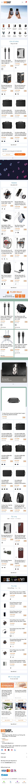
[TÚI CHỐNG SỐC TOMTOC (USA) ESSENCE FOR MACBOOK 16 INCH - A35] (7, 473)
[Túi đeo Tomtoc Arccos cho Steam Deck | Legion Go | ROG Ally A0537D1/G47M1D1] (14, 400)
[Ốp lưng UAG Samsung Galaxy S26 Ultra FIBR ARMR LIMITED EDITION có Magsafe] (20, 527)
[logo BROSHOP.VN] (14, 730)
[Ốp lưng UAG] (14, 369)
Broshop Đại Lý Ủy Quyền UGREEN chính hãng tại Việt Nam (6, 713)
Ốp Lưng (14, 516)
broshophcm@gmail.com (7, 743)
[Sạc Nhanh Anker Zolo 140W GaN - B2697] (20, 217)
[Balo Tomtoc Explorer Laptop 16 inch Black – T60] (7, 267)
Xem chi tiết (7, 700)
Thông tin (3, 753)
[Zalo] (15, 750)
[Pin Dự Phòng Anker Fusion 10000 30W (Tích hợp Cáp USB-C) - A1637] (4, 594)
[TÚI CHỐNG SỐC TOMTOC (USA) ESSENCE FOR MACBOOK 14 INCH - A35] (20, 473)
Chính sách (3, 757)
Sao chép (20, 154)
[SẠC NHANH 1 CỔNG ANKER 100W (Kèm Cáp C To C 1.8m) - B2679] (7, 217)
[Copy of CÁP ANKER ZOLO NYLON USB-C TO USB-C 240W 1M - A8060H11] (7, 52)
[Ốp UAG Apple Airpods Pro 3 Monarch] (7, 552)
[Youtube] (5, 750)
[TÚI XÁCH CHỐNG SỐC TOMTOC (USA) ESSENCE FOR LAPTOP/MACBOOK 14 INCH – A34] (20, 124)
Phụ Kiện (14, 586)
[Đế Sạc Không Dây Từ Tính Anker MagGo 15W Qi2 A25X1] (20, 267)
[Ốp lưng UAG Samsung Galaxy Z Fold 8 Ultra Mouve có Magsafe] (20, 77)
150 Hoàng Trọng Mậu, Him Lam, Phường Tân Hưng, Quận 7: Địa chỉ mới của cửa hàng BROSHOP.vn (7, 693)
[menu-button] (2, 2)
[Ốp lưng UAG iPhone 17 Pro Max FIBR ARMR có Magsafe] (20, 552)
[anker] (14, 12)
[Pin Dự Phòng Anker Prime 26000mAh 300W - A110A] (4, 614)
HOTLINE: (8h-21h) (8, 762)
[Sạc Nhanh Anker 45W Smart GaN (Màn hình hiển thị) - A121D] (21, 308)
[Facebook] (2, 750)
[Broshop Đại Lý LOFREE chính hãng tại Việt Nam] (20, 685)
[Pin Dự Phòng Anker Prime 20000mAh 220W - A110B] (4, 605)
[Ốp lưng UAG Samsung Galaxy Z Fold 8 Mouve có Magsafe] (7, 77)
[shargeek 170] (14, 579)
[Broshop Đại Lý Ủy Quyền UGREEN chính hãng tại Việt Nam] (7, 706)
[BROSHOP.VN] (8, 2)
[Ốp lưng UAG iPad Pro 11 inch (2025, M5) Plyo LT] (20, 52)
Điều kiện (8, 154)
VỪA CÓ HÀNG (14, 41)
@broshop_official (8, 169)
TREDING (14, 183)
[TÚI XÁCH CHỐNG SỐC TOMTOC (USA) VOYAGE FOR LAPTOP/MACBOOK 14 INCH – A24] (20, 102)
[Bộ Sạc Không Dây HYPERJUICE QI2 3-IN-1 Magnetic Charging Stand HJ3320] (20, 194)
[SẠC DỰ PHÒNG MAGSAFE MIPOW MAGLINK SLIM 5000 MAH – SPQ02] (4, 663)
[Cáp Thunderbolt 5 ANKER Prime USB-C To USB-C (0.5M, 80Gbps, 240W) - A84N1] (21, 336)
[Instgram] (12, 750)
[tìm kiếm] (22, 2)
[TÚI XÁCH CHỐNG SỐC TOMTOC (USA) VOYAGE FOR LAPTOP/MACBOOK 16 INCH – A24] (7, 102)
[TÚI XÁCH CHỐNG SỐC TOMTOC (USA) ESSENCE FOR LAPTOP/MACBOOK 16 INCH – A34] (7, 124)
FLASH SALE (16, 292)
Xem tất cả (13, 144)
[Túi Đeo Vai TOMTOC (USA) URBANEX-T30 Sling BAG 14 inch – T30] (20, 497)
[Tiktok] (8, 750)
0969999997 (5, 739)
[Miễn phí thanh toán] (14, 770)
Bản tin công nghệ (14, 677)
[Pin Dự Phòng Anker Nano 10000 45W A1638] (4, 631)
